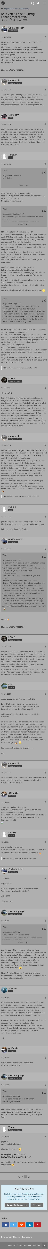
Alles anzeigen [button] (23, 185)
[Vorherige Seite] (19, 1177)
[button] (44, 3)
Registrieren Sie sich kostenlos (25, 1196)
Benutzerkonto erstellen (17, 1205)
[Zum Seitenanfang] (44, 1245)
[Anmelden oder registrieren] (38, 3)
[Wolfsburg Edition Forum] (3, 3)
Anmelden (37, 1205)
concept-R (8, 20)
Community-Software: (24, 1245)
